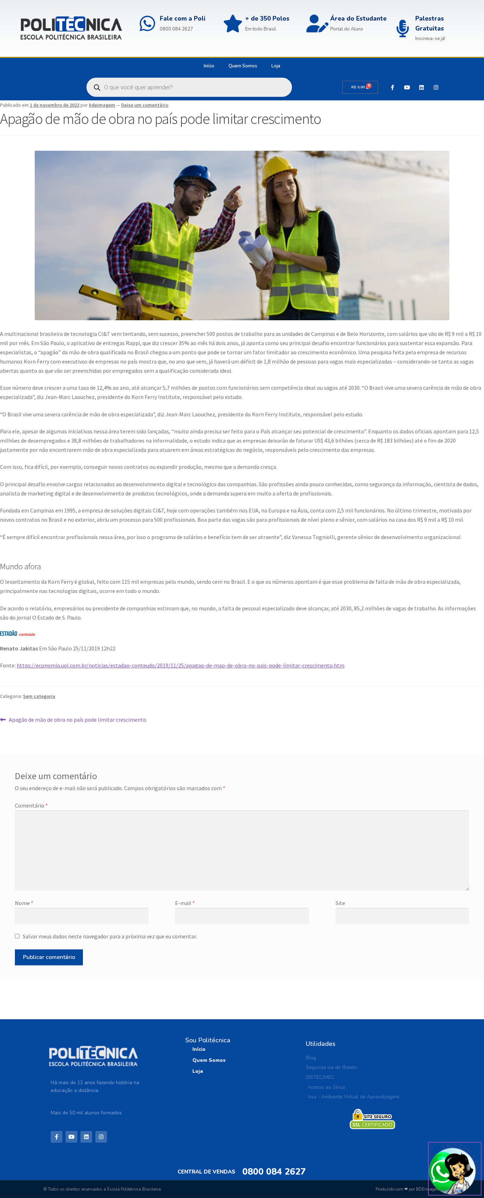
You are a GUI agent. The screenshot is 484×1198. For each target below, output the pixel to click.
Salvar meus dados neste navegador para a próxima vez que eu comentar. (110, 936)
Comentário (31, 805)
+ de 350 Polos (267, 19)
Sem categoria (39, 696)
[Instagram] (435, 87)
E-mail (185, 902)
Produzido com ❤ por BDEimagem (408, 1189)
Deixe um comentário (144, 105)
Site (340, 902)
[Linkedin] (421, 87)
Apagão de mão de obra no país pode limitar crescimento (77, 719)
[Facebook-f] (392, 87)
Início (209, 66)
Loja (275, 66)
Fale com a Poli (183, 19)
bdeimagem (102, 105)
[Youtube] (406, 87)
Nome (24, 902)
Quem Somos (243, 66)
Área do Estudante (358, 19)
